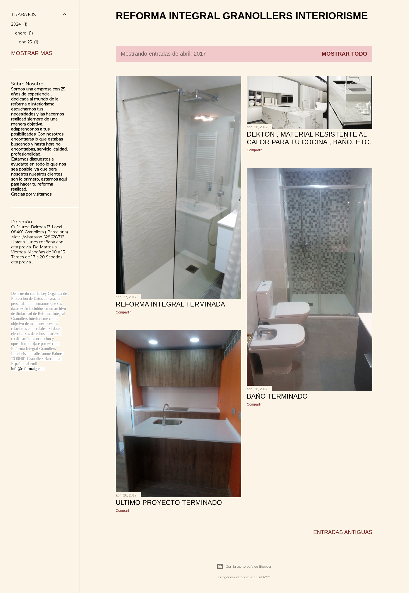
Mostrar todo (344, 54)
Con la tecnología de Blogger (249, 566)
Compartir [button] (123, 312)
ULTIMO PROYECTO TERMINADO (169, 502)
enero (23, 33)
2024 (18, 24)
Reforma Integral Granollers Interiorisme (242, 15)
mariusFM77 (260, 577)
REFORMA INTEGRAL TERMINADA (170, 304)
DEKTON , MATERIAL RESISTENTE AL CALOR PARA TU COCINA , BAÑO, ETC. (309, 138)
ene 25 (28, 42)
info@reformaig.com (28, 369)
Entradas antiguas (342, 532)
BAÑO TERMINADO (277, 396)
